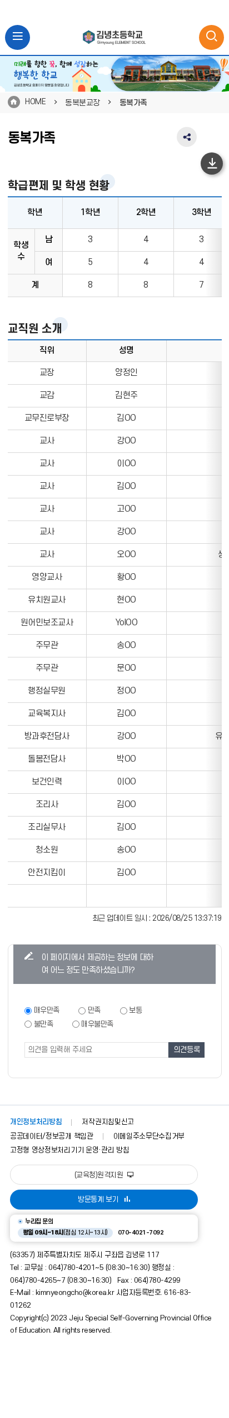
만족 (94, 1010)
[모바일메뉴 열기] (17, 37)
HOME (35, 102)
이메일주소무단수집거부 (149, 1136)
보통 (135, 1010)
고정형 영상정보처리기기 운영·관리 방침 (69, 1150)
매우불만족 (97, 1024)
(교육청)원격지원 (99, 1175)
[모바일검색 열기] (211, 37)
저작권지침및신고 (107, 1122)
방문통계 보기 (98, 1199)
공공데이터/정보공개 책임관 (51, 1136)
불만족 (43, 1024)
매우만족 (46, 1010)
